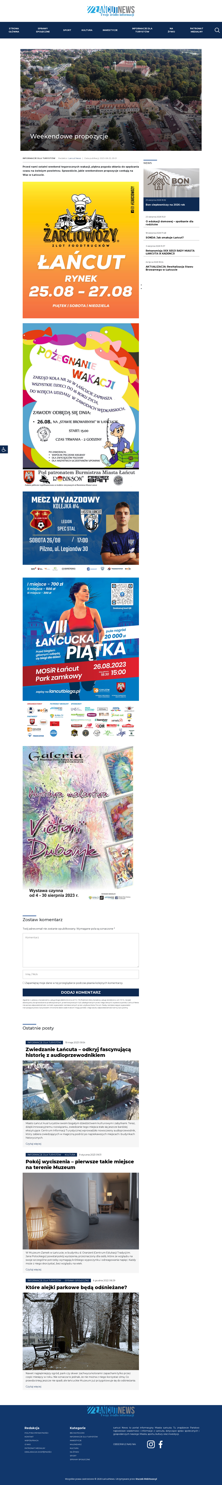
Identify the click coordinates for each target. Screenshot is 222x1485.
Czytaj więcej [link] (33, 1143)
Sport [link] (67, 30)
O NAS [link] (28, 1444)
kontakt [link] (29, 1437)
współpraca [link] (32, 1440)
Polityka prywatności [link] (36, 1433)
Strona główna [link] (14, 30)
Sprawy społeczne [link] (43, 30)
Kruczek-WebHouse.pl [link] (146, 1478)
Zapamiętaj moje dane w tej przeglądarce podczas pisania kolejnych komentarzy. (74, 983)
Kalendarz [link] (76, 1444)
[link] (4, 449)
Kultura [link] (87, 30)
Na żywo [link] (171, 30)
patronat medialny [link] (196, 30)
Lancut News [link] (74, 158)
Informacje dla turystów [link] (142, 30)
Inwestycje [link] (110, 30)
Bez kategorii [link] (77, 1433)
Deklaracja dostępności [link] (38, 1452)
